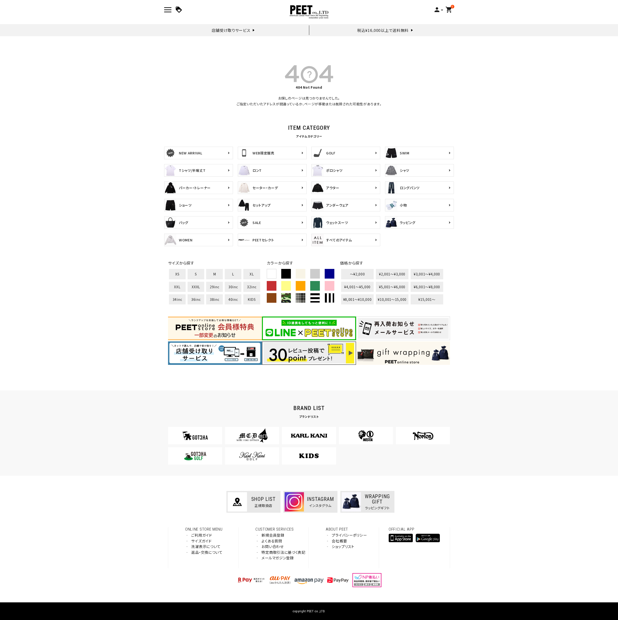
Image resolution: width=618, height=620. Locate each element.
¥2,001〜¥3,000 (392, 274)
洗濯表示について (206, 546)
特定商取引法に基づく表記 (283, 552)
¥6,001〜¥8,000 (427, 286)
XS (177, 274)
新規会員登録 (272, 535)
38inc (214, 299)
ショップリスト (343, 546)
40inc (233, 299)
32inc (252, 286)
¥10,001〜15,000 (392, 299)
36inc (196, 299)
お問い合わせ (272, 546)
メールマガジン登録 (277, 558)
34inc (177, 299)
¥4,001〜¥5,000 (357, 286)
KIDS (252, 299)
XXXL (196, 286)
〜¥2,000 (357, 274)
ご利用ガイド (201, 535)
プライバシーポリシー (349, 535)
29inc (214, 286)
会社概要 (339, 541)
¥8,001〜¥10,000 (357, 299)
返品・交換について (206, 552)
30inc (233, 286)
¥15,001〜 (426, 299)
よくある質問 (271, 541)
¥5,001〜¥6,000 (392, 286)
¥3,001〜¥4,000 (427, 274)
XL (252, 274)
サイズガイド (201, 541)
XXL (177, 286)
